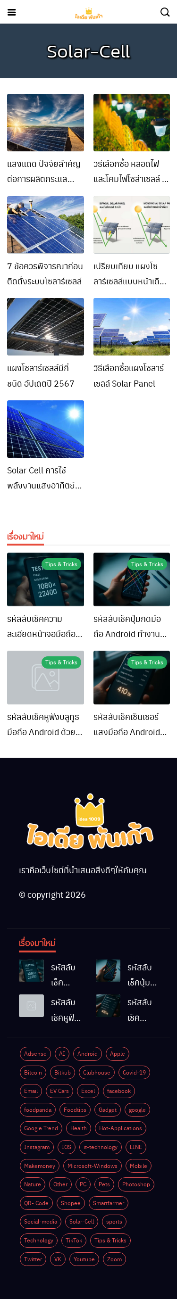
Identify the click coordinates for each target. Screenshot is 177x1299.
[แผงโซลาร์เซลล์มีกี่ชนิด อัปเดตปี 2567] (45, 327)
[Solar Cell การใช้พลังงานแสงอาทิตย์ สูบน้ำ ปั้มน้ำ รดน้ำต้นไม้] (45, 429)
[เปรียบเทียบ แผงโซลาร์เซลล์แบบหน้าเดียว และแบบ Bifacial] (131, 225)
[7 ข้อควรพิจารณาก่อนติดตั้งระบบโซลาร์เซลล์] (45, 225)
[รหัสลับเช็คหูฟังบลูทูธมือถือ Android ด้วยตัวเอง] (45, 677)
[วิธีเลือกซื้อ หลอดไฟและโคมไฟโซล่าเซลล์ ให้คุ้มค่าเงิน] (131, 122)
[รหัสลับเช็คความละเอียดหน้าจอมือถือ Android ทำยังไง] (45, 579)
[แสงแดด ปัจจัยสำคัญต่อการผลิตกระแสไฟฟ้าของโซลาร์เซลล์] (45, 122)
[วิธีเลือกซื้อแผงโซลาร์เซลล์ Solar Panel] (131, 327)
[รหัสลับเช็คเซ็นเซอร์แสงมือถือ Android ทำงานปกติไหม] (131, 677)
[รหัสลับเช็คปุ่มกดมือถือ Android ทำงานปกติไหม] (131, 579)
